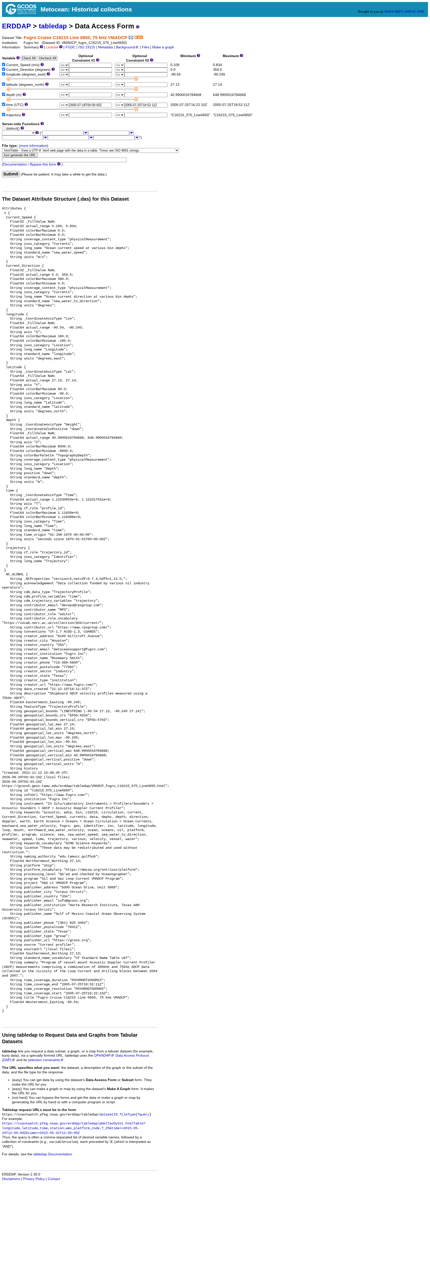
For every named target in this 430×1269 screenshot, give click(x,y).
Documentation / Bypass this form (29, 164)
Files (145, 47)
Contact (54, 1179)
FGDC (70, 47)
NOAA (388, 11)
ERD (420, 11)
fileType (127, 1114)
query (144, 1114)
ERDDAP (16, 26)
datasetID (108, 1114)
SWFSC (410, 11)
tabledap (53, 26)
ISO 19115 (86, 47)
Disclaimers (11, 1179)
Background (125, 47)
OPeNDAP (102, 1055)
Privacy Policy (34, 1179)
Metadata (105, 47)
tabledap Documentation (52, 1154)
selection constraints (44, 1060)
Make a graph (163, 47)
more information (33, 146)
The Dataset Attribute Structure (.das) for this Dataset (65, 199)
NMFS (399, 11)
